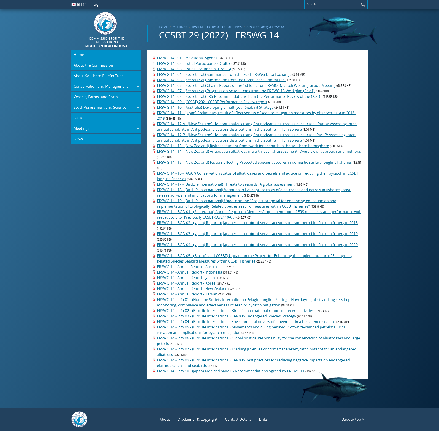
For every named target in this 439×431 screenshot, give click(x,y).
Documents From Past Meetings (217, 27)
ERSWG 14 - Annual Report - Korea (186, 283)
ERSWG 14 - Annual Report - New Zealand (192, 288)
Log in (97, 4)
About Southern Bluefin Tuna (99, 75)
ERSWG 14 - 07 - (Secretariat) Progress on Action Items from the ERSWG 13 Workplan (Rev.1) (236, 90)
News (78, 138)
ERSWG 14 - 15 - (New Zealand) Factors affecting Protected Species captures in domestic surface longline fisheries (255, 162)
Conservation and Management (101, 86)
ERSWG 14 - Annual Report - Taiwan (187, 294)
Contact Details (238, 419)
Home (163, 27)
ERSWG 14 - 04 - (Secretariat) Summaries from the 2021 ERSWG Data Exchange (224, 74)
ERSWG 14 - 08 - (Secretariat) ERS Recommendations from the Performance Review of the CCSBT (239, 96)
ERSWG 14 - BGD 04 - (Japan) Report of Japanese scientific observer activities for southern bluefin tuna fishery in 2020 (257, 244)
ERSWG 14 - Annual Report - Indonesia (189, 272)
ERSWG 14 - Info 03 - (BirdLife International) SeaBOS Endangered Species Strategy (227, 316)
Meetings (180, 27)
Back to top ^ (353, 419)
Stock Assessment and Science (100, 107)
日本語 (78, 4)
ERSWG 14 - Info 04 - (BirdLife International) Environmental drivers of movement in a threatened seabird (246, 321)
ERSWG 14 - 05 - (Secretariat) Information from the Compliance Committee (221, 79)
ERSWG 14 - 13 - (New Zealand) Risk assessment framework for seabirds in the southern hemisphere (243, 145)
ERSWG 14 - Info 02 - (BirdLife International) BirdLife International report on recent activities (236, 310)
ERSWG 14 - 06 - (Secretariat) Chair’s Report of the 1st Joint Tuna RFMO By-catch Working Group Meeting (246, 85)
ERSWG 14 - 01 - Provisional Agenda (187, 57)
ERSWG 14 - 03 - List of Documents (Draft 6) (194, 68)
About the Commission (93, 65)
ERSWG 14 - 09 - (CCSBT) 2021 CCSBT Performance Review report (212, 101)
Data (78, 117)
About (165, 419)
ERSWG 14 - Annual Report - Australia (189, 266)
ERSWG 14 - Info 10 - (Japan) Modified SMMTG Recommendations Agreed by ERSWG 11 (231, 371)
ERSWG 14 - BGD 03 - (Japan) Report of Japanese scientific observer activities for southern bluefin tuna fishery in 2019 (257, 233)
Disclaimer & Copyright (197, 419)
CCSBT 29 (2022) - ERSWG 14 (265, 27)
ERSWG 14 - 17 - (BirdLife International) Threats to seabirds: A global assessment (226, 184)
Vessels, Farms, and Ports (96, 96)
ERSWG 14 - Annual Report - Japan (186, 277)
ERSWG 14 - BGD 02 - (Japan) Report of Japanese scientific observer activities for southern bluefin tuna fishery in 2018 (257, 222)
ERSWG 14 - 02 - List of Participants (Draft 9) (194, 63)
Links (263, 419)
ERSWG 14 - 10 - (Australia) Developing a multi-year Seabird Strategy (215, 107)
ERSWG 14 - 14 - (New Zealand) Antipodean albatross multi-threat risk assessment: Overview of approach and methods (259, 151)
